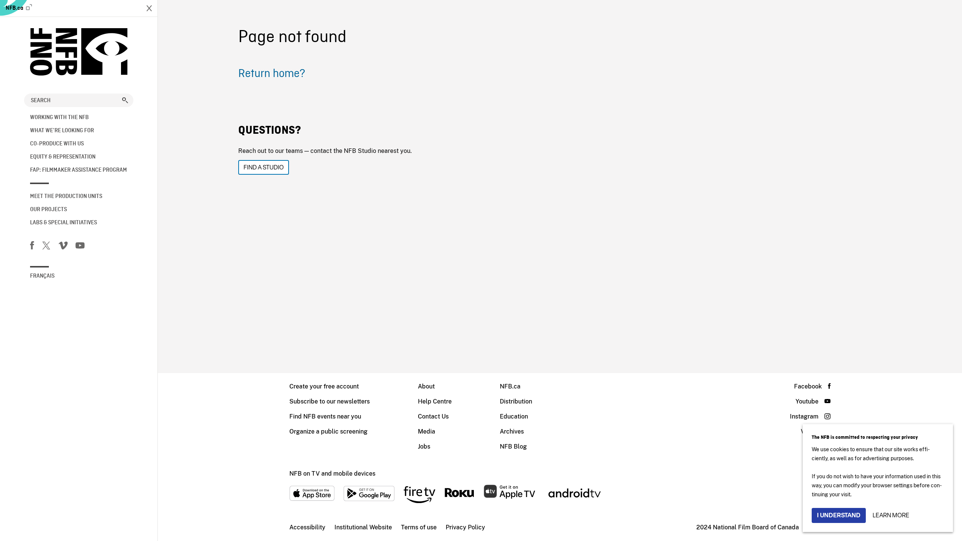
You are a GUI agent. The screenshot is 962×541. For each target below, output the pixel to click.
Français (42, 276)
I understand (839, 515)
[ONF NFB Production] (79, 52)
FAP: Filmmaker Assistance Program (78, 170)
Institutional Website (363, 527)
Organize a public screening (328, 431)
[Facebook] (32, 247)
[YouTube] (80, 247)
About (426, 386)
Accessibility (307, 527)
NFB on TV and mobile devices (332, 473)
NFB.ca (15, 8)
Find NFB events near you (325, 416)
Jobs (424, 446)
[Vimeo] (63, 247)
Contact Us (433, 416)
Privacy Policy (465, 527)
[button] (125, 100)
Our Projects (48, 210)
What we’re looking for (62, 131)
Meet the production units (66, 196)
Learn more (891, 515)
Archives (512, 431)
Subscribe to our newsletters (329, 401)
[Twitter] (46, 247)
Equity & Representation (62, 157)
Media (426, 431)
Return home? (271, 74)
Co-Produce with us (57, 144)
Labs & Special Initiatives (63, 223)
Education (514, 416)
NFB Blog (513, 446)
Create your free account (324, 386)
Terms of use (419, 527)
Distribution (516, 401)
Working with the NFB (59, 118)
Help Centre (435, 401)
